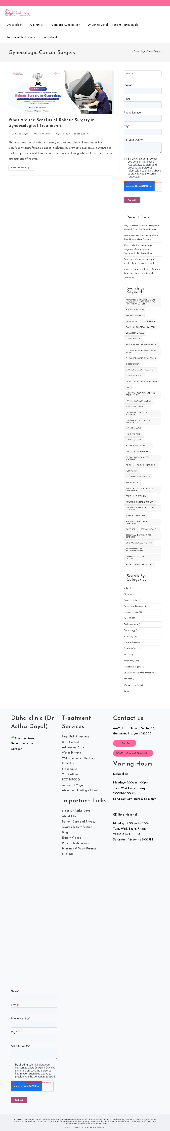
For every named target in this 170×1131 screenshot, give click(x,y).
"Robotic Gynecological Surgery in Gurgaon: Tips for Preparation (141, 302)
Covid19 (127, 618)
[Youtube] (156, 3)
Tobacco (128, 679)
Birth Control (70, 742)
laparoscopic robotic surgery (139, 414)
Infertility (128, 637)
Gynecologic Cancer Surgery (148, 51)
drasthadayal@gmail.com (133, 753)
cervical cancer (131, 612)
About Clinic (70, 816)
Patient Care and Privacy (78, 821)
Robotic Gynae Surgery (140, 502)
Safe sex (130, 529)
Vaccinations (70, 774)
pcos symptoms (146, 465)
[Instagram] (147, 3)
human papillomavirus (139, 401)
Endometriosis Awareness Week (141, 352)
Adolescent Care (73, 747)
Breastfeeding (134, 316)
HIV (127, 387)
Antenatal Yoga (72, 785)
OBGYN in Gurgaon (137, 452)
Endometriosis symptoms (141, 358)
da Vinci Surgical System (140, 327)
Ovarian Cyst (130, 649)
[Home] (129, 51)
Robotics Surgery (79, 134)
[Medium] (160, 3)
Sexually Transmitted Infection (139, 536)
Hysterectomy (134, 407)
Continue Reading (23, 168)
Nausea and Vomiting (138, 446)
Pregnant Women (136, 496)
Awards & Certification (77, 827)
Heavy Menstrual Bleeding (141, 382)
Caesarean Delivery (133, 606)
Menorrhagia (133, 428)
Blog (65, 832)
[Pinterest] (142, 3)
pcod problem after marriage (138, 458)
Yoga (126, 691)
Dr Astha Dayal (20, 134)
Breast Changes (135, 310)
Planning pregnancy (138, 477)
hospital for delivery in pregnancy (140, 394)
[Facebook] (138, 3)
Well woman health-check (78, 758)
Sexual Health (149, 529)
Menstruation (134, 434)
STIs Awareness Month (139, 543)
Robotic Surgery (136, 516)
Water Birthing (71, 752)
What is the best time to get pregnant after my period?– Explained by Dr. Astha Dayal (138, 249)
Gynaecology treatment (141, 370)
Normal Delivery (132, 643)
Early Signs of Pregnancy (141, 345)
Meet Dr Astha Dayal (76, 811)
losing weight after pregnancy (138, 421)
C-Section (131, 321)
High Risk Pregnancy (75, 736)
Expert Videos (71, 837)
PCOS (127, 655)
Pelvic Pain (132, 471)
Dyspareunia (133, 339)
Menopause (69, 769)
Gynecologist (134, 376)
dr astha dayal (135, 333)
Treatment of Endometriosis (134, 550)
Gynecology (62, 134)
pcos (129, 465)
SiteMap (67, 854)
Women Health (131, 685)
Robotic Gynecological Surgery (140, 509)
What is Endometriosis (139, 564)
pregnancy (132, 483)
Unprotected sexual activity (138, 558)
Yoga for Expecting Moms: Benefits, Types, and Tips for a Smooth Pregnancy (142, 273)
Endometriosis (131, 624)
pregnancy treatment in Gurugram (140, 489)
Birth (126, 594)
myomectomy (134, 440)
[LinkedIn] (152, 3)
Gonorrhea (132, 364)
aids (126, 588)
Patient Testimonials (75, 843)
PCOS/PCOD (71, 779)
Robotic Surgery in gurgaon (137, 523)
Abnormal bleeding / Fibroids (81, 790)
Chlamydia (148, 321)
